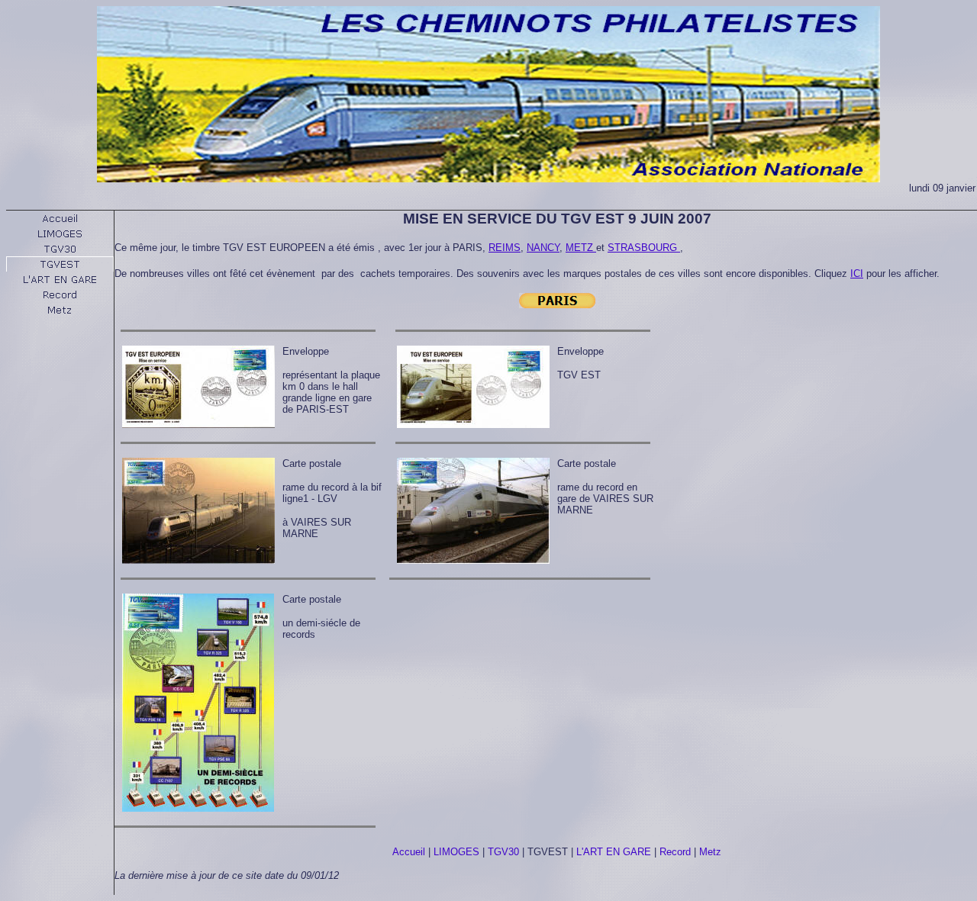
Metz (710, 852)
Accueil (408, 852)
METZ (581, 247)
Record (675, 852)
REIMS (504, 247)
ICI (856, 273)
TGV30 (503, 852)
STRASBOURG (644, 247)
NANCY (543, 247)
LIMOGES (456, 852)
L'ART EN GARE (613, 852)
